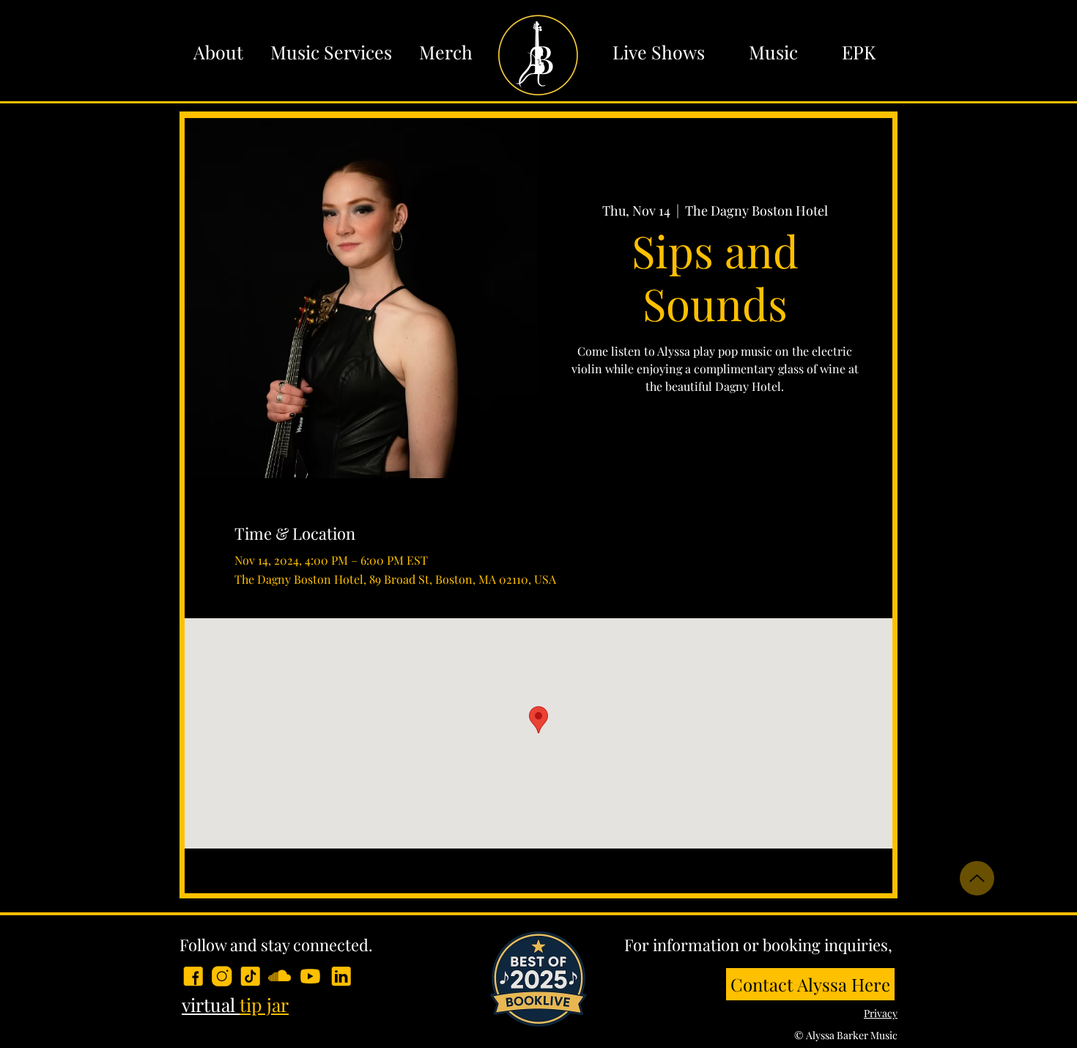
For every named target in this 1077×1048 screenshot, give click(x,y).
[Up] (977, 878)
